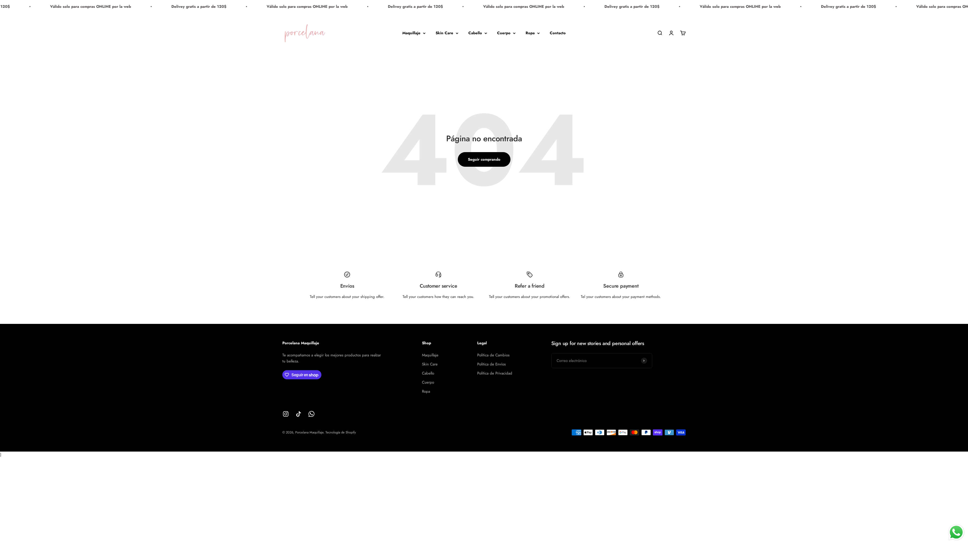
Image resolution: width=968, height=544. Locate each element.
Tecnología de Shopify (340, 432)
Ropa (530, 33)
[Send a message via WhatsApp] (956, 532)
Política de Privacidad (494, 373)
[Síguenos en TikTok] (298, 414)
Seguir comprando (484, 159)
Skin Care (444, 33)
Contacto (558, 33)
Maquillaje (411, 33)
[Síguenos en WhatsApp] (311, 414)
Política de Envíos (491, 364)
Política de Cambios (493, 355)
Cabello (475, 33)
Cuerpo (503, 33)
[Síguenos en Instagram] (285, 414)
